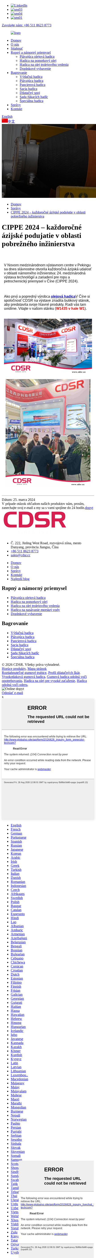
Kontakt (16, 109)
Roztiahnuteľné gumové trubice (24, 673)
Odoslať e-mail (12, 693)
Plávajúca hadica (31, 81)
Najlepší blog (20, 579)
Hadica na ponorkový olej (38, 60)
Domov (16, 40)
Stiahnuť (17, 48)
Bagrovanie (19, 73)
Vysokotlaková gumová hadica (23, 677)
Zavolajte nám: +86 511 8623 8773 (26, 25)
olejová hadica (63, 296)
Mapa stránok (37, 669)
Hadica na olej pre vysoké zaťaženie (49, 681)
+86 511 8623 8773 (24, 551)
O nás (15, 44)
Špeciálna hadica (31, 101)
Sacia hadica (28, 89)
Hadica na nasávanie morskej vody (35, 610)
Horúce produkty (14, 669)
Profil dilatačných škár (63, 673)
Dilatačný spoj (30, 93)
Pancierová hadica (32, 85)
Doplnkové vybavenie (35, 68)
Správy (16, 105)
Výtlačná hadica (31, 77)
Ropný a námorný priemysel (31, 52)
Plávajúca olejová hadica (37, 56)
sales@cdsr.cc (20, 555)
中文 (11, 121)
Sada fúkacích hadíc (34, 97)
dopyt (89, 508)
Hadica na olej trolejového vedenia (44, 64)
